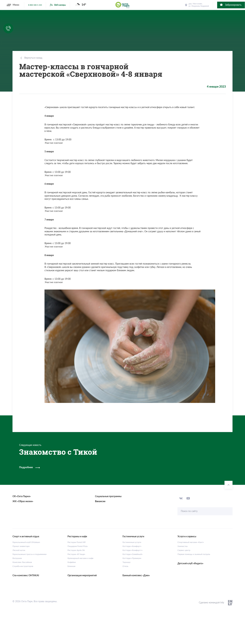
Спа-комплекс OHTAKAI (25, 575)
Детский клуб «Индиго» (190, 563)
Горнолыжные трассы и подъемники (29, 554)
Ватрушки (17, 558)
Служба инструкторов (22, 566)
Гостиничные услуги (131, 542)
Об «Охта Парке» (21, 496)
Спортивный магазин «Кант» (191, 542)
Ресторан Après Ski (76, 550)
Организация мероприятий (82, 575)
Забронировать (233, 5)
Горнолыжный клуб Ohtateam (26, 542)
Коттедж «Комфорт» (131, 546)
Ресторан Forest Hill (77, 542)
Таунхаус (126, 562)
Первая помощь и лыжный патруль (194, 554)
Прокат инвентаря (21, 546)
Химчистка (183, 546)
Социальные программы (108, 496)
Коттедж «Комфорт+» (132, 550)
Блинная (71, 566)
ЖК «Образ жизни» (22, 501)
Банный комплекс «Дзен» (136, 575)
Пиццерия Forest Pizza (78, 546)
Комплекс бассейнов (22, 562)
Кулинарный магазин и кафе (80, 558)
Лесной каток (18, 550)
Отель (125, 566)
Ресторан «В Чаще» (76, 554)
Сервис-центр (184, 550)
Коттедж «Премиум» (131, 558)
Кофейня (72, 562)
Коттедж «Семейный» (132, 554)
